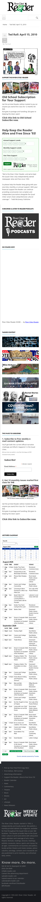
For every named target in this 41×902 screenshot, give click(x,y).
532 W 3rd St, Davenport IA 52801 (14, 866)
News (6, 783)
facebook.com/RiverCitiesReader (13, 883)
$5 (9, 151)
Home (5, 24)
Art (5, 799)
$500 (16, 159)
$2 (5, 151)
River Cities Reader (32, 322)
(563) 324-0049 (7, 868)
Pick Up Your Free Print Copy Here (16, 768)
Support (7, 164)
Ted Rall (8, 44)
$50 (10, 143)
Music (6, 793)
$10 (14, 151)
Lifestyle (7, 802)
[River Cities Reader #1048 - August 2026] (20, 284)
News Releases (9, 805)
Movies (6, 796)
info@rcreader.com (9, 871)
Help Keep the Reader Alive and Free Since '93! (19, 131)
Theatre (7, 790)
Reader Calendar (10, 780)
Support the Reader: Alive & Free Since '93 (19, 777)
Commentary (9, 786)
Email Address (10, 466)
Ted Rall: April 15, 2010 (22, 34)
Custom (22, 143)
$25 (5, 143)
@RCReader (6, 886)
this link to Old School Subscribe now (16, 119)
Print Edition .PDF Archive (13, 771)
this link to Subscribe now (22, 519)
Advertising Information (13, 774)
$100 (15, 143)
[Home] (20, 7)
